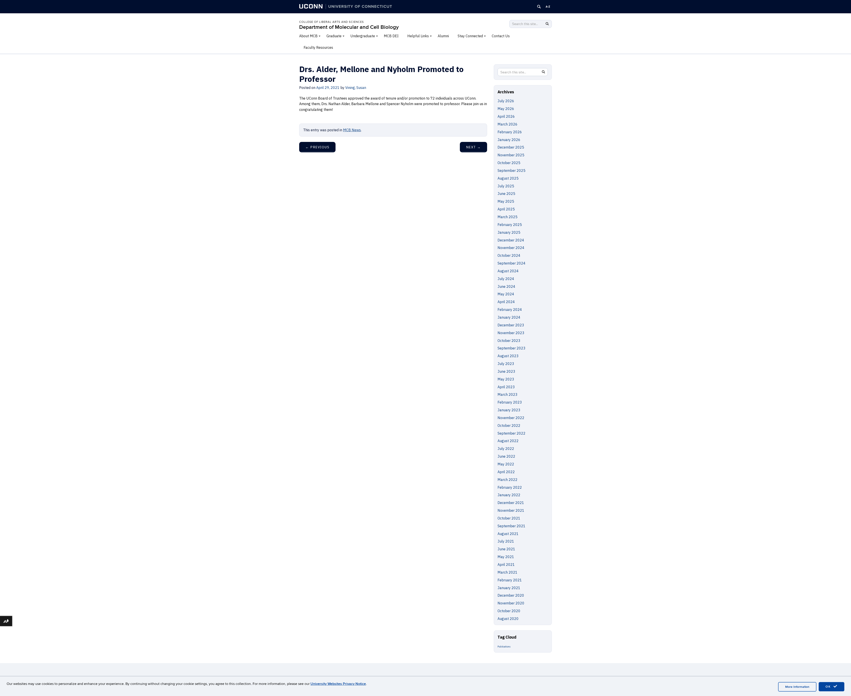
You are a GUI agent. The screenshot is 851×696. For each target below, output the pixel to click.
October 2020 (509, 611)
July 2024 (506, 278)
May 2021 (506, 557)
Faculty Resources (318, 47)
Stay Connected (470, 36)
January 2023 (509, 410)
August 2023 (508, 356)
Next (473, 147)
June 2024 (506, 286)
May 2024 (506, 294)
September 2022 (511, 433)
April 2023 (506, 387)
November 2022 (511, 418)
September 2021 (511, 526)
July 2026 (506, 101)
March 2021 (507, 572)
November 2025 (511, 155)
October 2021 (509, 518)
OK (829, 686)
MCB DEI (391, 36)
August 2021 (508, 533)
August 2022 (508, 441)
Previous (317, 147)
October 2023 (509, 340)
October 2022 (509, 425)
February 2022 (510, 487)
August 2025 (508, 178)
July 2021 (506, 541)
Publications (504, 646)
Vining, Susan (355, 87)
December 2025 (511, 147)
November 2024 (511, 247)
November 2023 (511, 333)
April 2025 (506, 209)
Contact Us (501, 36)
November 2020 (511, 603)
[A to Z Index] (547, 6)
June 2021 (506, 549)
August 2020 (508, 618)
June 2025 (506, 193)
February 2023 (510, 402)
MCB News (352, 130)
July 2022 (506, 448)
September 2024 (511, 263)
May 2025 (506, 201)
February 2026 (510, 132)
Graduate (334, 36)
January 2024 (509, 317)
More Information (797, 687)
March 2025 (507, 217)
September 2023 (511, 348)
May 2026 (506, 108)
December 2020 (511, 595)
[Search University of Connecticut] (539, 6)
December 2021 (511, 502)
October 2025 (509, 163)
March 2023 (507, 394)
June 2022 (506, 456)
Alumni (443, 36)
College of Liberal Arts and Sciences (331, 22)
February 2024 (510, 309)
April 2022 (506, 472)
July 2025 (506, 186)
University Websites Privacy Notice (338, 684)
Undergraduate (362, 36)
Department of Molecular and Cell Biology (349, 27)
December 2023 (511, 325)
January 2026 (509, 139)
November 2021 (511, 510)
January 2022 (509, 495)
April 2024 (506, 302)
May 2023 (506, 379)
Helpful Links (418, 36)
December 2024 (511, 240)
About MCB (308, 36)
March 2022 (507, 479)
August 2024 (508, 271)
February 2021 (510, 580)
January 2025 (509, 232)
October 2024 (509, 255)
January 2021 (509, 588)
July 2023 (506, 363)
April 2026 (506, 116)
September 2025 (511, 170)
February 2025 (510, 224)
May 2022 (506, 464)
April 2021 (506, 564)
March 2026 (507, 124)
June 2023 (506, 371)
